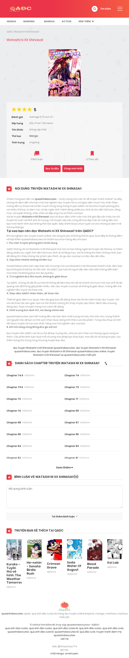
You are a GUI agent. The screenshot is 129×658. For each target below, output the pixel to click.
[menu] (119, 9)
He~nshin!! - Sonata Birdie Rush (35, 568)
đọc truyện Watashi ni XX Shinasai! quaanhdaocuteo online (71, 351)
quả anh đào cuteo (90, 628)
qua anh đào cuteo (40, 628)
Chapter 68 (14, 422)
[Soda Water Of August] (74, 549)
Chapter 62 (14, 458)
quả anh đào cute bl (42, 631)
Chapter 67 (71, 422)
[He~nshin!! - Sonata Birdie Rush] (34, 549)
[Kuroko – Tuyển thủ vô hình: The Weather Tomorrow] (14, 550)
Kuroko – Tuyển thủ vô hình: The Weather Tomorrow (15, 573)
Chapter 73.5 (15, 387)
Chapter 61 (71, 458)
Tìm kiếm (105, 8)
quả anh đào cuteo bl (65, 628)
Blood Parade (93, 566)
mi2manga (57, 653)
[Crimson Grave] (54, 549)
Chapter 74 (71, 375)
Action (66, 21)
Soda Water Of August (74, 566)
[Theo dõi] (92, 154)
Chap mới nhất (73, 168)
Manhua (49, 21)
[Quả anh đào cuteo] (64, 606)
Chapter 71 (71, 399)
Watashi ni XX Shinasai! (27, 31)
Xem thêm (84, 21)
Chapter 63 (71, 446)
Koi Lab (113, 562)
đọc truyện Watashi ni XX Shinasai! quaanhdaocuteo (44, 348)
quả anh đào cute (112, 628)
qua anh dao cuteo (16, 628)
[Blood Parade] (94, 549)
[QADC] (21, 8)
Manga (11, 21)
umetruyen (71, 653)
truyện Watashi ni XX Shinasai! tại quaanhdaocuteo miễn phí (74, 353)
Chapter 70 (14, 410)
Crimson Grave (53, 566)
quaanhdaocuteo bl (67, 631)
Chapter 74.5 (15, 375)
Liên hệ (65, 639)
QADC (10, 31)
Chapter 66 (14, 434)
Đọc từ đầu (52, 168)
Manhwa (29, 21)
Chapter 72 (14, 399)
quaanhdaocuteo (45, 199)
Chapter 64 (14, 446)
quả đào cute (87, 631)
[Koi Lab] (114, 549)
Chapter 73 (71, 387)
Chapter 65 (71, 434)
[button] (95, 9)
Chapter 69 (71, 410)
